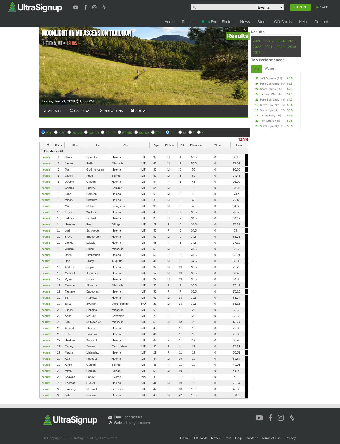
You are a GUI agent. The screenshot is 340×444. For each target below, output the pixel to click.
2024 (280, 41)
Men (256, 69)
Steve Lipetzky (269, 104)
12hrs (243, 139)
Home (169, 21)
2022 (257, 47)
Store (262, 21)
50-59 (127, 132)
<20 (62, 132)
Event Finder (217, 21)
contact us (133, 417)
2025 (268, 41)
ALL (49, 132)
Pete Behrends (269, 83)
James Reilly (267, 115)
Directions (113, 111)
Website (54, 111)
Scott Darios (268, 88)
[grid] (144, 273)
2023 (292, 41)
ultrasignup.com (136, 422)
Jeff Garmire (268, 78)
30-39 (94, 132)
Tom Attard (267, 120)
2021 (268, 47)
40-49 (110, 132)
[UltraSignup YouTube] (76, 6)
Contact (321, 21)
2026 (257, 41)
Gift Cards (283, 21)
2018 (257, 52)
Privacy (290, 438)
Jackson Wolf (268, 94)
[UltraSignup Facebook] (86, 6)
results (46, 157)
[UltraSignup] (35, 7)
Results (188, 21)
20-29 (77, 132)
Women (270, 69)
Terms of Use (271, 438)
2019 (292, 47)
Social (141, 111)
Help (303, 21)
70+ (159, 132)
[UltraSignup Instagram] (95, 6)
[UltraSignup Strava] (104, 6)
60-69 (144, 132)
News (245, 21)
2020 (280, 47)
